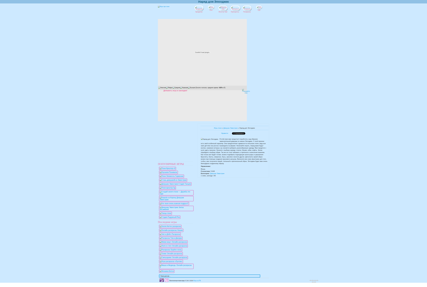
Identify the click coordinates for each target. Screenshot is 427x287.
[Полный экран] (315, 280)
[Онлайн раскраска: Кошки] (170, 230)
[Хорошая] (184, 88)
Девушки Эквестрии (230, 128)
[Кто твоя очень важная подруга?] (173, 203)
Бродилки (198, 12)
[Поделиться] (313, 280)
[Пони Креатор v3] (167, 168)
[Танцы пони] (165, 213)
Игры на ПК (197, 281)
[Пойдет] (169, 88)
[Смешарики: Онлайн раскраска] (173, 257)
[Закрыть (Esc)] (310, 280)
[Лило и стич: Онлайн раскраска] (173, 246)
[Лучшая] (191, 88)
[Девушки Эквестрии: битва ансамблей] (176, 209)
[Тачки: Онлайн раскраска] (170, 254)
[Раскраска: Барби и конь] (170, 250)
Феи (210, 10)
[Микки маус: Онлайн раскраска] (173, 242)
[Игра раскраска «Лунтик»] (170, 261)
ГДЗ (259, 10)
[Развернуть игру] (244, 90)
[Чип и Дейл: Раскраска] (169, 234)
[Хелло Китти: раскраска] (169, 226)
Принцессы (235, 12)
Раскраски (247, 12)
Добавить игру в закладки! (175, 91)
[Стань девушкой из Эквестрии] (172, 180)
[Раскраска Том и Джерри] (170, 238)
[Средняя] (176, 88)
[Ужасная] (162, 88)
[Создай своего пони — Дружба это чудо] (176, 194)
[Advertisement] (254, 52)
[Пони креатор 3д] (167, 188)
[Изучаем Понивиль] (168, 172)
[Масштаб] (317, 280)
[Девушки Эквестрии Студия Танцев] (174, 184)
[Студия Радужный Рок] (169, 217)
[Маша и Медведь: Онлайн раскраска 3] (176, 267)
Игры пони (218, 128)
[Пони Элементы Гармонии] (171, 176)
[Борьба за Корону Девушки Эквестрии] (176, 200)
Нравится (224, 133)
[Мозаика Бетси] (166, 271)
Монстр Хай (223, 12)
